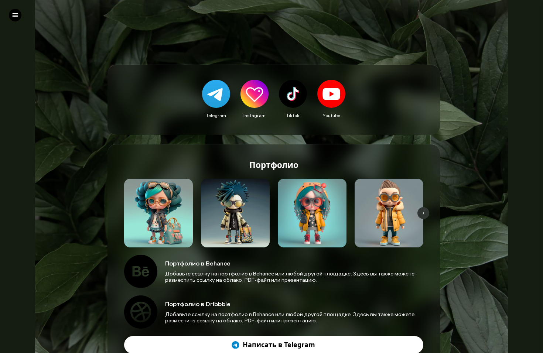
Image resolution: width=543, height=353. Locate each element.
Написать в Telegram (279, 345)
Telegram (216, 115)
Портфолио (273, 165)
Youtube (331, 115)
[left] (15, 15)
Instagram (254, 115)
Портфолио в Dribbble (197, 304)
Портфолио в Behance (197, 263)
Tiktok (293, 115)
